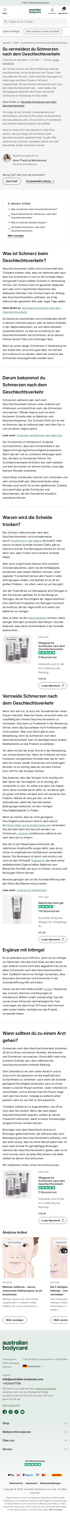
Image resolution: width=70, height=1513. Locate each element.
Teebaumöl (37, 860)
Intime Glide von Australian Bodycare (28, 825)
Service (7, 1449)
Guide (56, 59)
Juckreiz (23, 833)
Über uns (8, 1440)
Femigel (47, 989)
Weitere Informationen (17, 1432)
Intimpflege (8, 63)
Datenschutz (16, 1483)
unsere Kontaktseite (45, 1388)
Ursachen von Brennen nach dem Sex (39, 435)
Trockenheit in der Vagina (25, 540)
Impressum (31, 1483)
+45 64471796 (12, 1383)
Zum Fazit (12, 181)
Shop (6, 1423)
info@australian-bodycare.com (23, 1379)
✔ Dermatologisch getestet (35, 3)
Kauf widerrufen (11, 1405)
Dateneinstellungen (50, 1483)
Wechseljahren (38, 618)
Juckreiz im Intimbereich (32, 890)
